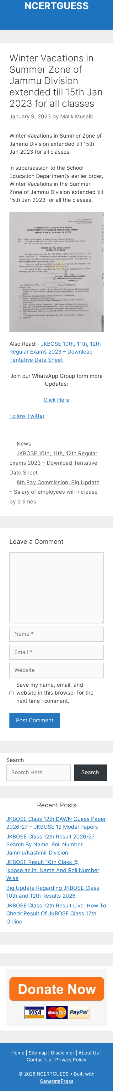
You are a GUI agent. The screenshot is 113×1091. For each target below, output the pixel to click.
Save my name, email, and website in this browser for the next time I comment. (55, 693)
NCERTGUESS (56, 5)
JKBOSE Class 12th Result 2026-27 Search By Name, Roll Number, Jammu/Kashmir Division (50, 844)
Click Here (56, 400)
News (24, 443)
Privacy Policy (70, 1060)
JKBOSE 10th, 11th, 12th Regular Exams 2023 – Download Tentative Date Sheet (55, 352)
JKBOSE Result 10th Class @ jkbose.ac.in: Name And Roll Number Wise (52, 870)
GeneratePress (56, 1081)
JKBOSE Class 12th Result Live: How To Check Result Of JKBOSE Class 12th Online (56, 913)
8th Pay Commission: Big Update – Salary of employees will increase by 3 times (54, 492)
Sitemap (38, 1053)
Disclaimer (62, 1053)
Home (17, 1053)
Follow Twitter (27, 416)
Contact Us (39, 1060)
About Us (88, 1053)
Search (15, 760)
